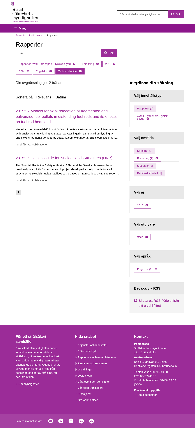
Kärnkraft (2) (144, 150)
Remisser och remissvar (92, 363)
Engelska (42, 71)
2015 (108, 63)
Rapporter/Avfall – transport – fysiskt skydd (45, 63)
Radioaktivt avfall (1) (149, 173)
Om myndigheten (28, 384)
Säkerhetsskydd (87, 351)
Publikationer (36, 35)
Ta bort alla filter (68, 71)
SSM (22, 71)
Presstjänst (84, 393)
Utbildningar (85, 369)
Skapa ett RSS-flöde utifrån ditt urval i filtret (159, 303)
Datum (60, 97)
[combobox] (150, 14)
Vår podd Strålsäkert (90, 387)
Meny (22, 28)
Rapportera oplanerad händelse (97, 357)
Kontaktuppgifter (147, 394)
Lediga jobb (85, 375)
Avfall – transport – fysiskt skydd (152, 117)
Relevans (43, 97)
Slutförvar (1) (145, 165)
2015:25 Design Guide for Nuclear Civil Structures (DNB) (64, 158)
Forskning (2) (145, 158)
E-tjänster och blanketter (92, 345)
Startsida (20, 35)
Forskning (88, 63)
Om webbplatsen (88, 400)
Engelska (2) (145, 269)
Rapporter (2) (145, 108)
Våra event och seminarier (94, 381)
